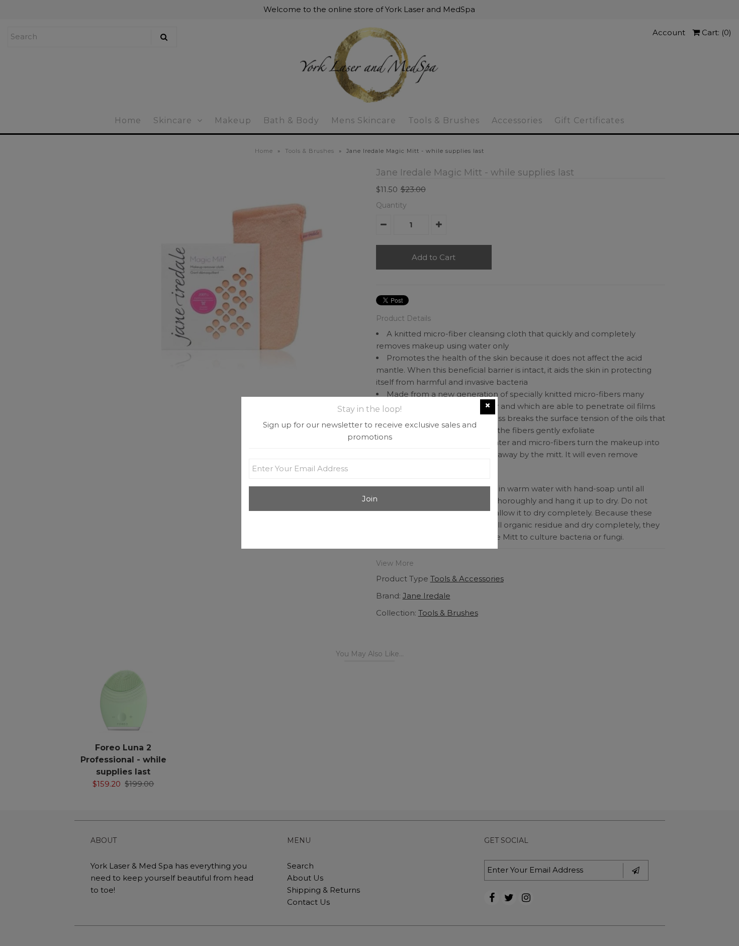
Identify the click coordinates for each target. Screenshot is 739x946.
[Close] (487, 406)
